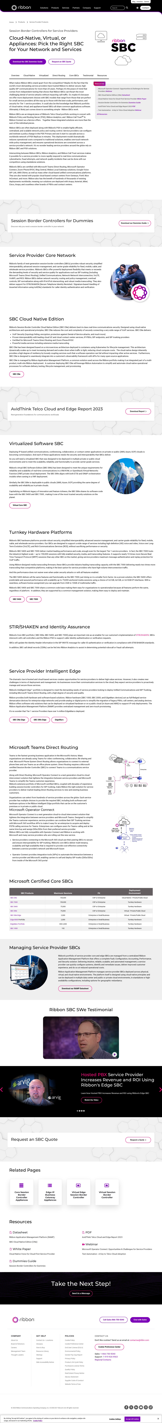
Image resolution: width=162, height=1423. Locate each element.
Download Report (137, 411)
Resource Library (42, 1351)
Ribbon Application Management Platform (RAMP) (31, 1237)
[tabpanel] (81, 1090)
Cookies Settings (115, 1419)
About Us (14, 1340)
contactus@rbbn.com (139, 1340)
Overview (15, 75)
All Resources (102, 114)
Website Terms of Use (73, 1384)
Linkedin (136, 1407)
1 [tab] (77, 1111)
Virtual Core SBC (20, 505)
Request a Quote (137, 1140)
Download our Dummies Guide (134, 223)
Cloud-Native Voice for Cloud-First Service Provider (122, 99)
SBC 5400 (17, 599)
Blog (151, 1407)
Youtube (141, 1407)
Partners (76, 8)
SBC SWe (13, 911)
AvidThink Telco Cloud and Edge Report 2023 (116, 106)
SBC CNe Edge (19, 720)
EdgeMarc (59, 720)
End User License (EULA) (74, 1347)
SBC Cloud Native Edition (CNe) (114, 95)
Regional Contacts (103, 1360)
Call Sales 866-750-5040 (113, 1320)
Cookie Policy (70, 1340)
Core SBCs (74, 75)
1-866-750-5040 (108, 1354)
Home (11, 22)
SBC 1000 (14, 928)
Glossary (39, 1344)
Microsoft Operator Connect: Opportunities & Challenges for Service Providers (123, 90)
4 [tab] (84, 1111)
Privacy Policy (70, 1358)
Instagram (146, 1407)
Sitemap (39, 1355)
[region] (81, 1419)
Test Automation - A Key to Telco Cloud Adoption (119, 110)
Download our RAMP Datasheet (75, 988)
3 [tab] (82, 1111)
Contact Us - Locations (44, 1340)
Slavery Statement (71, 1377)
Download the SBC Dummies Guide (27, 62)
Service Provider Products (38, 22)
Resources (102, 75)
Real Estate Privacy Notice (74, 1373)
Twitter (131, 1407)
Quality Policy (70, 1369)
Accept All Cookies (132, 1419)
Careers (14, 1347)
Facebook (126, 1407)
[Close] (158, 1418)
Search (127, 7)
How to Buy (40, 1347)
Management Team (18, 1351)
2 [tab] (79, 1111)
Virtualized (44, 75)
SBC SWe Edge (40, 720)
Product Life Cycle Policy (74, 1362)
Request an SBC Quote (61, 62)
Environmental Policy (72, 1351)
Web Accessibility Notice (45, 1362)
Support (97, 8)
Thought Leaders (17, 1355)
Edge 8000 (14, 920)
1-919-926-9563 (110, 1357)
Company (87, 8)
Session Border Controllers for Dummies (119, 103)
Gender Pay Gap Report (73, 1355)
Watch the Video (91, 1100)
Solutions (44, 8)
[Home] (21, 8)
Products (55, 8)
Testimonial (88, 75)
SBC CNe (16, 374)
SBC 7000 (34, 599)
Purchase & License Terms (74, 1366)
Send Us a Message (81, 1293)
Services (65, 8)
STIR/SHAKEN (142, 635)
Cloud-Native (29, 75)
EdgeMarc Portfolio (17, 924)
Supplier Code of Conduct (74, 1380)
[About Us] (137, 7)
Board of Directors (17, 1344)
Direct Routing (59, 75)
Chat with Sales (140, 1320)
